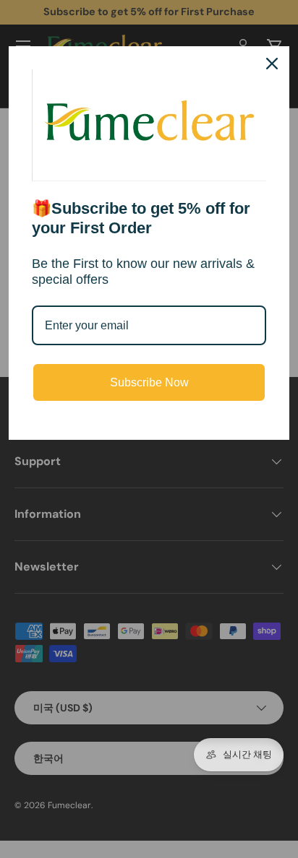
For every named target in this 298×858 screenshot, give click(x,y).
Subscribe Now (149, 382)
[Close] (272, 63)
